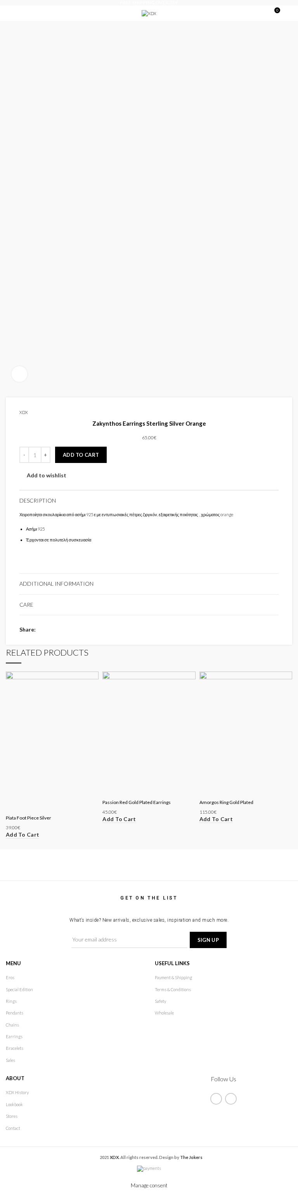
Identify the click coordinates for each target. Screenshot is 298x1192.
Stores (11, 1116)
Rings (11, 1001)
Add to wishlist (46, 475)
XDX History (17, 1092)
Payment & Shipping (173, 977)
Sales (10, 1060)
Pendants (14, 1012)
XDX (23, 412)
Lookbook (14, 1104)
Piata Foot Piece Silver (28, 818)
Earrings (14, 1036)
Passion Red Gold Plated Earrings (136, 802)
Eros (10, 977)
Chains (12, 1024)
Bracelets (14, 1048)
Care (26, 604)
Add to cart (81, 455)
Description (37, 500)
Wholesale (164, 1012)
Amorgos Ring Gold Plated (226, 802)
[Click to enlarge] (19, 374)
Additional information (56, 583)
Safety (160, 1001)
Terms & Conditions (173, 989)
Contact (13, 1128)
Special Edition (19, 989)
